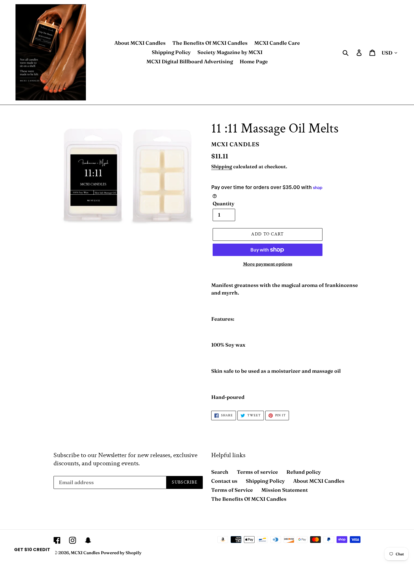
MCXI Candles (85, 552)
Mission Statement (284, 490)
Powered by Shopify (121, 552)
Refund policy (303, 472)
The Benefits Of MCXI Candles (248, 499)
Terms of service (257, 472)
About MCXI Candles (318, 481)
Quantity (223, 203)
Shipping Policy (265, 481)
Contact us (224, 481)
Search (219, 472)
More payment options (267, 264)
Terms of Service (232, 490)
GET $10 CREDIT (32, 549)
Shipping (221, 166)
